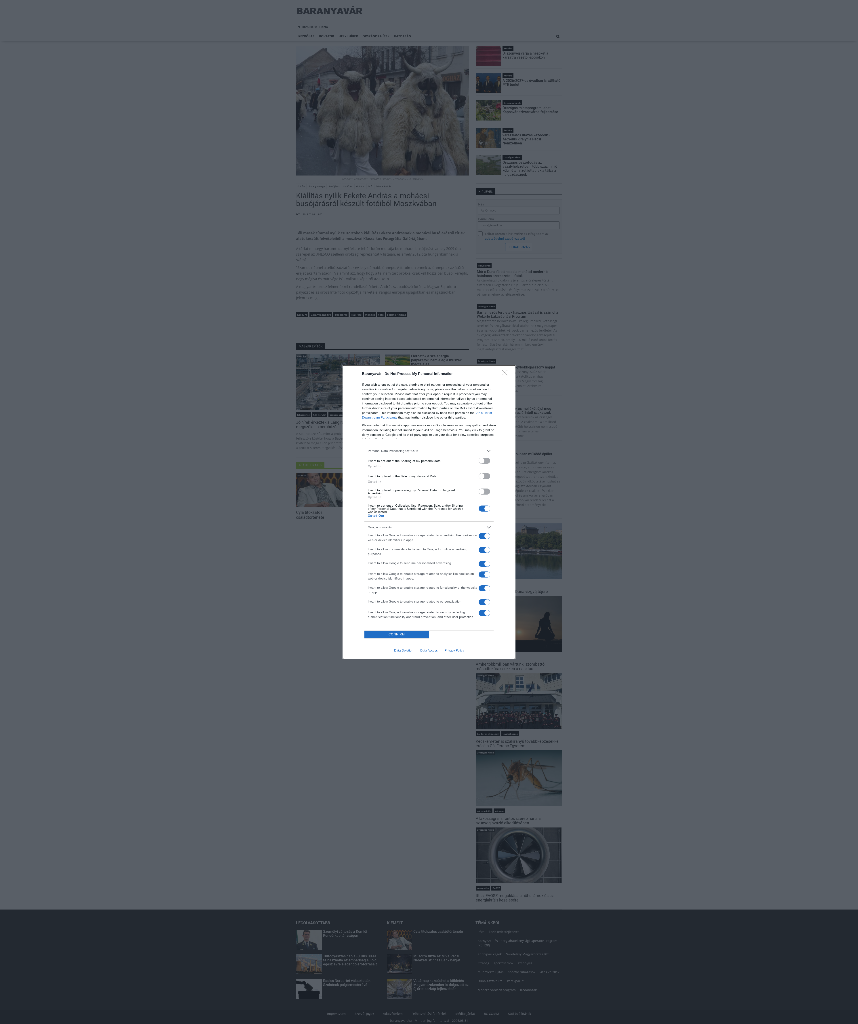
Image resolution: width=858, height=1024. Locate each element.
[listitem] (429, 451)
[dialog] (429, 512)
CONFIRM (397, 634)
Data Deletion (403, 650)
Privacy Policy (454, 650)
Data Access (429, 650)
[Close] (506, 374)
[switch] (484, 461)
